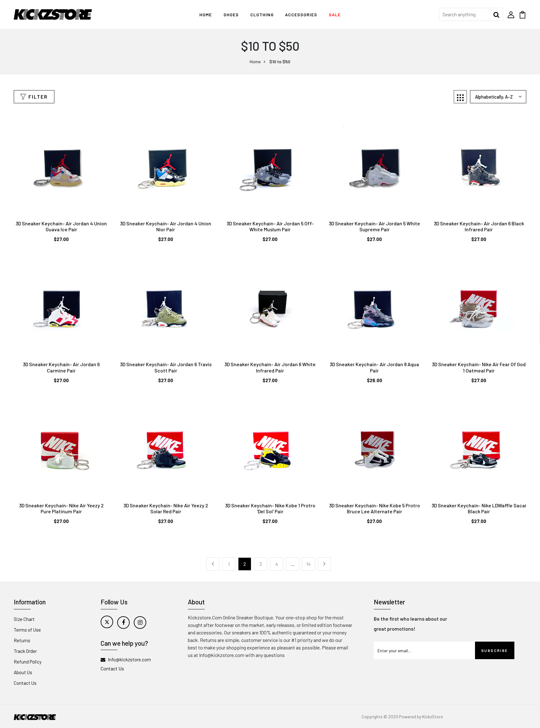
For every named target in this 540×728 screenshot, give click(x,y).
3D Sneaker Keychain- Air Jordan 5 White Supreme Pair (374, 226)
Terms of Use (27, 630)
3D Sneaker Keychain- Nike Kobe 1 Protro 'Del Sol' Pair (270, 508)
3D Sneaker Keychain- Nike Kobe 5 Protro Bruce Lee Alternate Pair (374, 508)
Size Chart (24, 619)
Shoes (231, 14)
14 (308, 564)
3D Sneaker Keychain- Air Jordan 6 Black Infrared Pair (479, 226)
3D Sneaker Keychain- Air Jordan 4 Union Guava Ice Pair (61, 226)
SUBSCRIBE (494, 650)
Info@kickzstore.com (129, 659)
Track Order (25, 651)
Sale (335, 14)
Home (205, 14)
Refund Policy (28, 661)
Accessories (301, 14)
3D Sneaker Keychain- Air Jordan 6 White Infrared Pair (270, 367)
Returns (22, 640)
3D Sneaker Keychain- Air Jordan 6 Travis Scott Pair (166, 367)
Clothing (262, 14)
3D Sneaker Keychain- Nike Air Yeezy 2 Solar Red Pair (165, 508)
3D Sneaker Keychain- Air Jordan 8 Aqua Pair (374, 367)
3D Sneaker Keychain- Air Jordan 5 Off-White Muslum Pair (270, 226)
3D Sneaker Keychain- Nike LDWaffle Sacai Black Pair (479, 508)
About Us (23, 672)
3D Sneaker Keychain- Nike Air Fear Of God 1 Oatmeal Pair (479, 367)
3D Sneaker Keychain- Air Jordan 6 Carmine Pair (61, 367)
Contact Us (25, 683)
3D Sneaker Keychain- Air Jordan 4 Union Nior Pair (165, 226)
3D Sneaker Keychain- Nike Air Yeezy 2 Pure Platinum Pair (61, 508)
